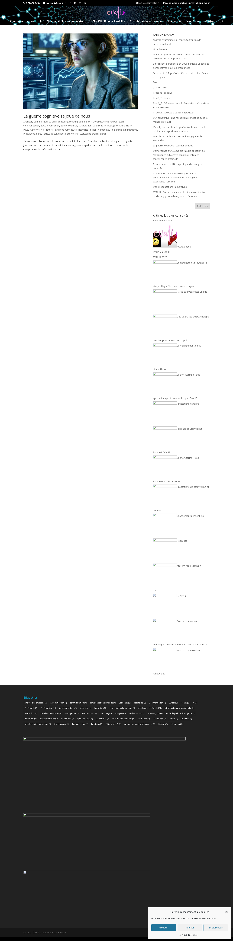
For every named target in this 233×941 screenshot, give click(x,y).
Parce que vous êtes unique (192, 291)
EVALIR (173, 702)
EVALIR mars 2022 (163, 220)
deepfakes (140, 702)
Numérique (103, 129)
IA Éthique (98, 125)
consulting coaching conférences (75, 121)
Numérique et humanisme (123, 129)
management (72, 713)
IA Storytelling (36, 129)
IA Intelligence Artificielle (116, 125)
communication (78, 702)
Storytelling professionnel (147, 21)
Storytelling (72, 133)
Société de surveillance (54, 133)
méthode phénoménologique (180, 713)
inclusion (85, 708)
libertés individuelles (50, 713)
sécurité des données (123, 718)
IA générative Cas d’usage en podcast (173, 112)
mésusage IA (155, 713)
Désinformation (157, 702)
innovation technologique (122, 708)
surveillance (102, 718)
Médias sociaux (137, 713)
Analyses (27, 121)
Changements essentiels (26, 21)
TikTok (173, 718)
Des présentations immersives (170, 186)
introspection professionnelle (179, 708)
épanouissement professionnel (139, 724)
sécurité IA (144, 718)
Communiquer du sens (45, 121)
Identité (49, 129)
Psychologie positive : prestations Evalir (186, 3)
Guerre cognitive (69, 125)
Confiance (124, 702)
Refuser (189, 927)
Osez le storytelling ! (148, 3)
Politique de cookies (188, 935)
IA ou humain (160, 49)
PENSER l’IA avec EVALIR (108, 21)
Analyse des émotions (36, 702)
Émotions (96, 724)
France (185, 702)
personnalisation (49, 718)
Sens (38, 133)
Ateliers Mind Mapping (189, 565)
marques (120, 713)
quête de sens (85, 718)
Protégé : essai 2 (162, 92)
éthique (163, 724)
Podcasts (182, 540)
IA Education (85, 125)
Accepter (163, 927)
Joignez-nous (184, 246)
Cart (155, 590)
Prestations (29, 133)
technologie (159, 718)
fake (155, 82)
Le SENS (181, 596)
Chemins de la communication (65, 21)
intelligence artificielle (150, 708)
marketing (106, 713)
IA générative (48, 708)
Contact (210, 21)
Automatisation (58, 702)
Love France (193, 21)
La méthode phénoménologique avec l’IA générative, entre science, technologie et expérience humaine (175, 177)
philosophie (67, 718)
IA (195, 702)
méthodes (30, 718)
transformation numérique (38, 724)
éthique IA (176, 724)
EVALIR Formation (50, 125)
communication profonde (103, 702)
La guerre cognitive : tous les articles (173, 145)
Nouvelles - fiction (87, 129)
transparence (61, 724)
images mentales (68, 708)
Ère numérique (80, 724)
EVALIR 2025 (160, 257)
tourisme (186, 718)
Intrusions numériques (65, 129)
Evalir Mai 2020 (161, 251)
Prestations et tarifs (188, 403)
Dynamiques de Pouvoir (105, 121)
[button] (226, 912)
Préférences (216, 927)
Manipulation (89, 713)
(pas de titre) (160, 87)
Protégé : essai (161, 97)
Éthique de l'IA (113, 724)
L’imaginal (175, 21)
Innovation (100, 708)
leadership (31, 713)
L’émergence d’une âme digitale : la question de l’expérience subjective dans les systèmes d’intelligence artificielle (179, 154)
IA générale (31, 708)
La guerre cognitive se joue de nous (56, 116)
